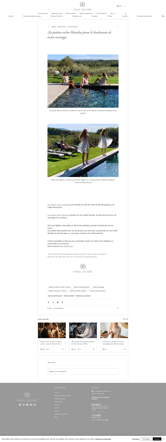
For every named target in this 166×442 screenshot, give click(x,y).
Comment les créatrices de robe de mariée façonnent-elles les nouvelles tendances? (113, 342)
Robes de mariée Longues (62, 395)
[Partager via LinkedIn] (58, 302)
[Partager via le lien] (62, 302)
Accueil (56, 392)
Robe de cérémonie (86, 13)
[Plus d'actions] (117, 26)
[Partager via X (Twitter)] (53, 302)
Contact (56, 411)
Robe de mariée (56, 13)
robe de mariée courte (55, 296)
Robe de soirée (71, 13)
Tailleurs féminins (59, 399)
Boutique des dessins (61, 414)
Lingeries (57, 405)
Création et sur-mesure (83, 296)
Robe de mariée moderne (78, 291)
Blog (55, 417)
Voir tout (125, 319)
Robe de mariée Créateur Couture (60, 287)
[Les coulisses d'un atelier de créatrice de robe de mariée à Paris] (83, 330)
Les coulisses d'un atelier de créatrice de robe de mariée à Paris (82, 342)
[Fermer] (164, 438)
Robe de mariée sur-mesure (58, 291)
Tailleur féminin (101, 13)
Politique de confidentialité (103, 439)
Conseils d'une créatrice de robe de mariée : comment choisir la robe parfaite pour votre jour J (51, 342)
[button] (126, 13)
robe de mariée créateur (97, 291)
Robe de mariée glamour (82, 287)
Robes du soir (58, 402)
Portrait (56, 408)
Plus (112, 13)
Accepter (157, 439)
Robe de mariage (98, 287)
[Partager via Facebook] (48, 302)
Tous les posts (43, 13)
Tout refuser (146, 439)
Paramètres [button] (135, 439)
